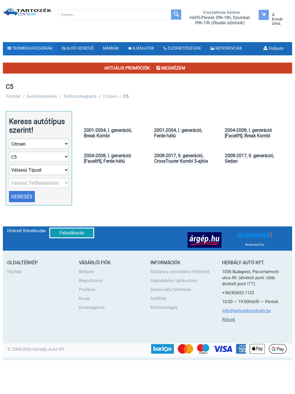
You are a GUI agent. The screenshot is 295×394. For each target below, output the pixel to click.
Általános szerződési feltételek (180, 271)
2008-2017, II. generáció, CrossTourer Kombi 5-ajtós (181, 158)
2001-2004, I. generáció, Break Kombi (108, 132)
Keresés (22, 197)
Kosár (84, 298)
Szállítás (158, 298)
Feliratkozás (71, 233)
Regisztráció (91, 280)
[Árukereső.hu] (255, 237)
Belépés (86, 271)
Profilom (87, 289)
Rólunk (228, 319)
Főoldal (14, 271)
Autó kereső (79, 48)
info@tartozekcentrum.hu (246, 310)
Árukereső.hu (254, 244)
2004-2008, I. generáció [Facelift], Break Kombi (248, 132)
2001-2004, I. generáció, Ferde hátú (178, 132)
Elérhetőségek (164, 307)
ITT (250, 283)
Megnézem (172, 68)
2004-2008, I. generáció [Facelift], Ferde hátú (107, 158)
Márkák (111, 48)
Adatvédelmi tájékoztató (173, 280)
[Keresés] (176, 15)
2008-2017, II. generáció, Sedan (249, 158)
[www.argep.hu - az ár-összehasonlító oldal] (205, 239)
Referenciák (228, 48)
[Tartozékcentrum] (27, 11)
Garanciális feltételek (170, 289)
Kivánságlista (92, 307)
